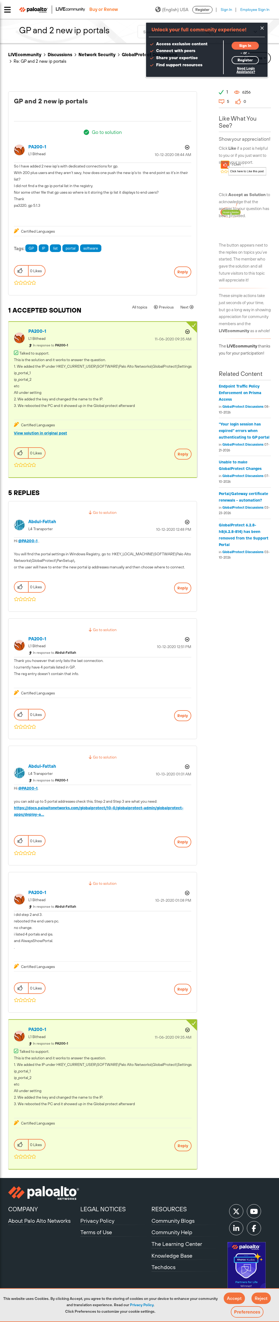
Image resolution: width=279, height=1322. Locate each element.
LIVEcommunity (24, 54)
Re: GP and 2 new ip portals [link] (40, 61)
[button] (234, 1298)
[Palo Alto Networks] (43, 1193)
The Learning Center (176, 1244)
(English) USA (175, 9)
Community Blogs (173, 1221)
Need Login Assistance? (245, 70)
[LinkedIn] (236, 1228)
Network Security (97, 54)
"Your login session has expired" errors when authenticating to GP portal (244, 430)
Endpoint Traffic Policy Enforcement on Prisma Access (240, 392)
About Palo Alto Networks (39, 1221)
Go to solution (107, 132)
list (55, 248)
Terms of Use (96, 1232)
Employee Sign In (254, 9)
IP (43, 248)
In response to (50, 345)
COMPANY (23, 1209)
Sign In (226, 9)
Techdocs (163, 1267)
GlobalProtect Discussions (242, 407)
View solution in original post (40, 433)
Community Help (171, 1232)
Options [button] (186, 147)
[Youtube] (254, 1211)
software (90, 248)
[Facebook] (254, 1228)
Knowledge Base (171, 1255)
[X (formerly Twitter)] (236, 1211)
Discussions (60, 54)
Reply (182, 272)
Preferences (247, 1311)
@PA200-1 (28, 541)
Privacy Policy (141, 1305)
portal (70, 248)
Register (202, 9)
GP (31, 248)
